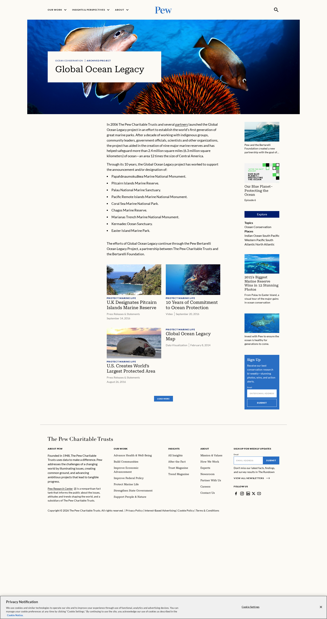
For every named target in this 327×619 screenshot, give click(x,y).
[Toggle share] (277, 119)
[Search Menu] (276, 10)
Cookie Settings (250, 606)
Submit (262, 402)
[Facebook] (236, 493)
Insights (174, 448)
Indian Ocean (253, 235)
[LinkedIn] (248, 493)
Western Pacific (254, 240)
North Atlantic (264, 244)
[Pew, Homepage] (163, 10)
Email (249, 387)
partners (181, 124)
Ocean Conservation (69, 60)
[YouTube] (259, 493)
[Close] (321, 607)
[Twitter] (253, 493)
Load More (163, 399)
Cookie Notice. (15, 615)
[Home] (80, 439)
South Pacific (270, 235)
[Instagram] (242, 493)
